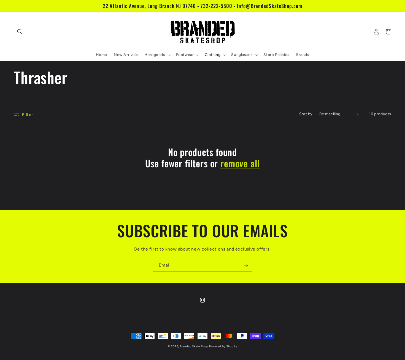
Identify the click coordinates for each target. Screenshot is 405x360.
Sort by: (306, 114)
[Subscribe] (246, 265)
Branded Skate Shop (194, 346)
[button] (20, 32)
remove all (240, 163)
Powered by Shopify (223, 346)
